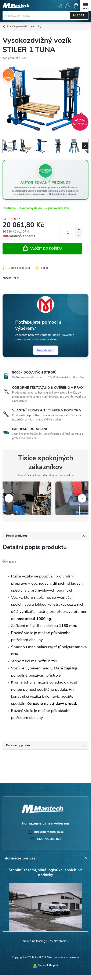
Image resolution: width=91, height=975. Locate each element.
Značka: (11, 278)
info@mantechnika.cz (48, 832)
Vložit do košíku (46, 248)
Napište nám (45, 350)
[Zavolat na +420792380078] (60, 6)
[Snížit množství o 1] (78, 235)
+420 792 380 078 (49, 839)
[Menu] (85, 5)
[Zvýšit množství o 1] (78, 230)
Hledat (78, 15)
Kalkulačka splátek (22, 236)
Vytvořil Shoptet (48, 965)
